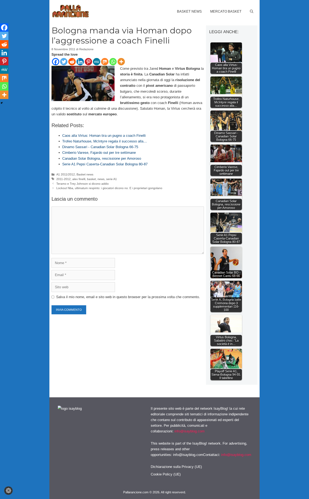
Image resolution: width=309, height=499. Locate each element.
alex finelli (78, 179)
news (101, 179)
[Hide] (1, 103)
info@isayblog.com (189, 431)
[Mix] (104, 61)
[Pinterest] (88, 61)
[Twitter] (63, 61)
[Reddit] (72, 61)
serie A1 (111, 179)
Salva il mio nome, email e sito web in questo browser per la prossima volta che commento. (128, 297)
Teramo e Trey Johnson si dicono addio (82, 183)
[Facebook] (55, 61)
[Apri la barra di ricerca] (252, 11)
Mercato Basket (226, 11)
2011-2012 (63, 179)
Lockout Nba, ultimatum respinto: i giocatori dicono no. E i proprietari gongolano (109, 188)
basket (91, 179)
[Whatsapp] (113, 61)
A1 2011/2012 (65, 174)
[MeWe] (96, 61)
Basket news (189, 11)
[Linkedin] (80, 61)
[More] (121, 61)
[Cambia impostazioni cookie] (8, 490)
